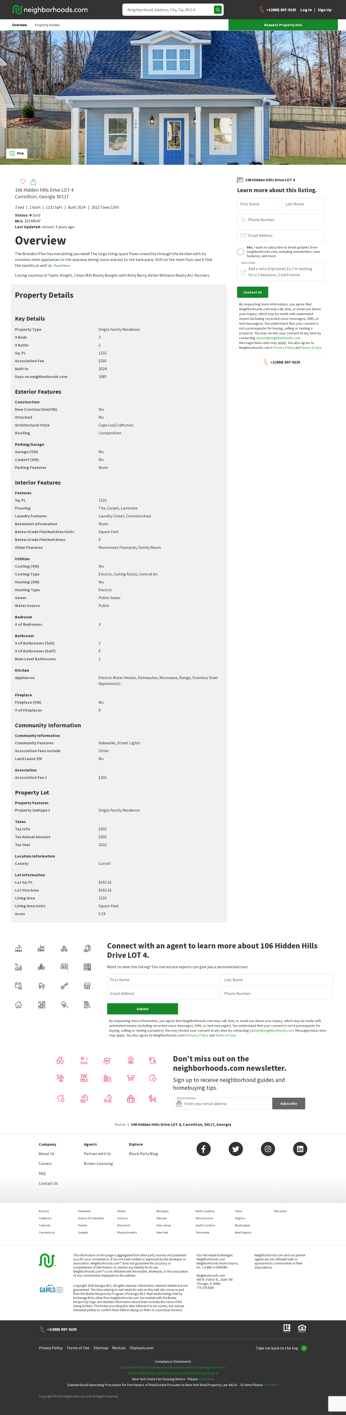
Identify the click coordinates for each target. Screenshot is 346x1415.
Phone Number (261, 220)
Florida (82, 1225)
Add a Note (248, 262)
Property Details (47, 25)
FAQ (42, 1173)
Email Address (260, 235)
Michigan (163, 1211)
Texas (238, 1211)
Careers (45, 1163)
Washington (242, 1225)
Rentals (119, 1347)
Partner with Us (97, 1153)
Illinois (121, 1211)
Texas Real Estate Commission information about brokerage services (173, 1367)
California (45, 1218)
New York (162, 1232)
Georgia (83, 1232)
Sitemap (100, 1347)
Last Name (294, 204)
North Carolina (205, 1211)
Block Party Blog (143, 1153)
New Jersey (164, 1225)
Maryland (123, 1225)
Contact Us (48, 1183)
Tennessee (202, 1232)
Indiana (122, 1218)
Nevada (162, 1218)
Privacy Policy (283, 347)
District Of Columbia (91, 1218)
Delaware (84, 1211)
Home (120, 1124)
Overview (19, 25)
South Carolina (205, 1225)
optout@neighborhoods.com (278, 338)
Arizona (44, 1211)
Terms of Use (311, 347)
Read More (62, 265)
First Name (249, 204)
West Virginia (243, 1232)
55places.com (141, 1347)
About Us (46, 1153)
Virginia (240, 1218)
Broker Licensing (98, 1163)
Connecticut (47, 1232)
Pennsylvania (204, 1218)
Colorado (44, 1225)
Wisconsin (280, 1211)
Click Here (206, 1379)
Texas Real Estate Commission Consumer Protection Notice (173, 1373)
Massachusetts (127, 1232)
